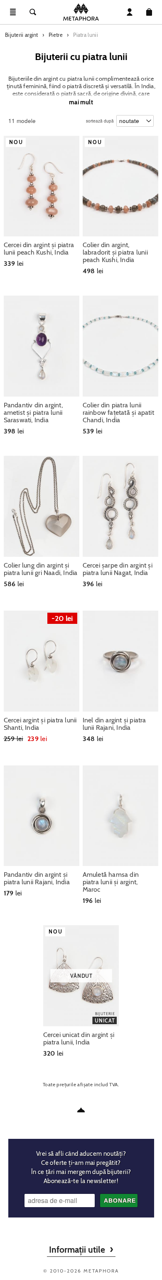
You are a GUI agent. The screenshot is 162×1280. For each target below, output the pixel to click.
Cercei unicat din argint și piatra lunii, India (78, 1038)
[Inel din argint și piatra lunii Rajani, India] (121, 661)
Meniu (13, 12)
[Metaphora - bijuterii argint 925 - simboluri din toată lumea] (81, 12)
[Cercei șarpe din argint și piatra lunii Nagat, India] (121, 506)
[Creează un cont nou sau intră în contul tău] (129, 12)
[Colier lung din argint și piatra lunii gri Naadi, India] (42, 506)
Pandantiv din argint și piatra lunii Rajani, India (37, 878)
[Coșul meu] (149, 12)
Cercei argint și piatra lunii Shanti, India (40, 724)
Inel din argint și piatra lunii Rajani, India (114, 724)
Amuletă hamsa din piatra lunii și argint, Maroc (111, 882)
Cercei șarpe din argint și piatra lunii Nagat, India (117, 569)
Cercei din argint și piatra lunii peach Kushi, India (39, 248)
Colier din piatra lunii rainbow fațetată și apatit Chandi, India (118, 413)
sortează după (100, 119)
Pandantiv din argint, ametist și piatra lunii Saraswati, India (33, 413)
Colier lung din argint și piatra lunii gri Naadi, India (41, 569)
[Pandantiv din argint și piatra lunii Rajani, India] (42, 815)
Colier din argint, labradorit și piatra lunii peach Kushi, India (115, 252)
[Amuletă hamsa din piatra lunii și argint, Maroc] (121, 815)
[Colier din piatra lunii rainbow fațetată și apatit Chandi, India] (121, 346)
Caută (33, 12)
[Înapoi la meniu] (81, 1110)
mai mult (81, 102)
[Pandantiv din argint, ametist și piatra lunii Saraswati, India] (42, 346)
